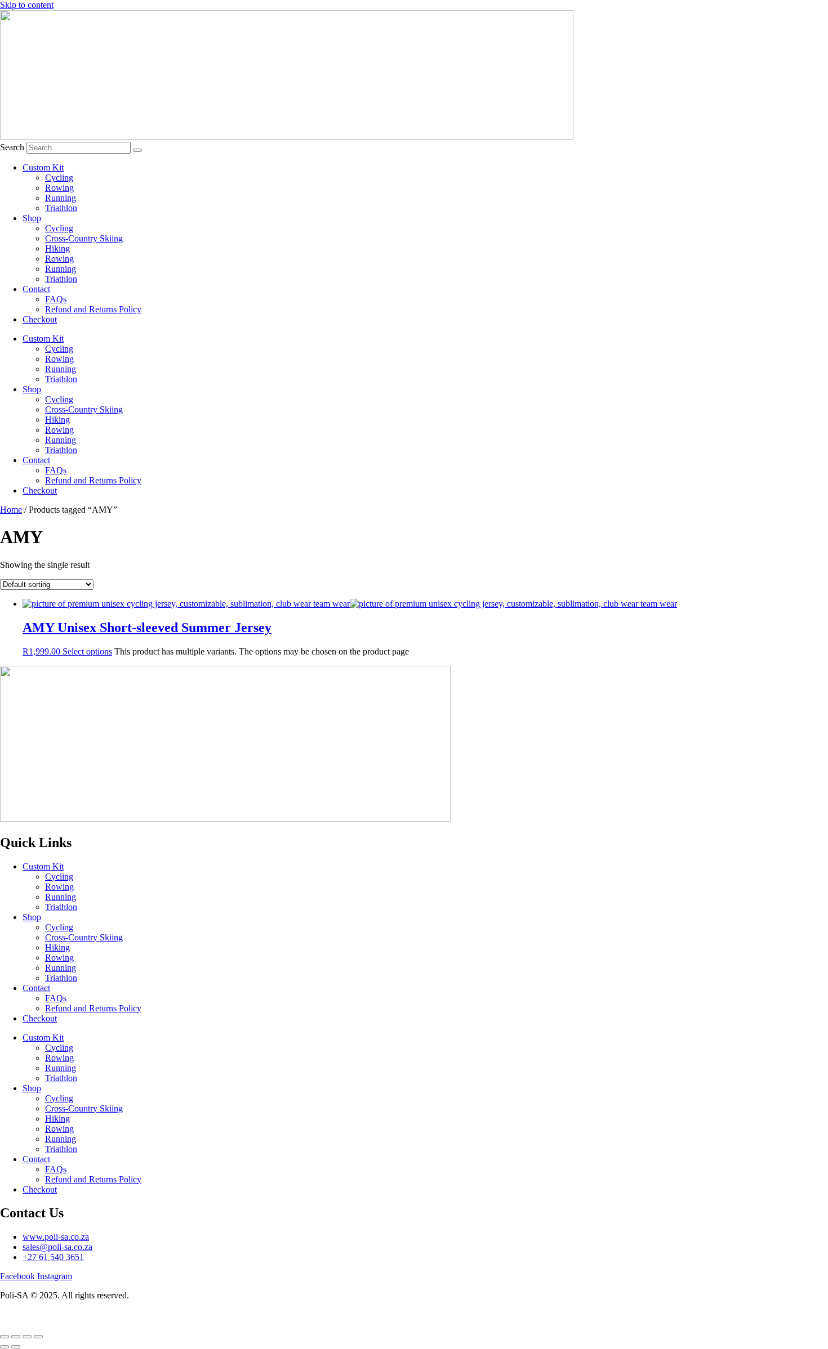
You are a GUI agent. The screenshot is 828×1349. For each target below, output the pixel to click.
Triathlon (61, 208)
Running (60, 198)
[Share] (27, 1336)
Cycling (59, 177)
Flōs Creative (125, 1314)
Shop (32, 218)
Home (11, 509)
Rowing (59, 187)
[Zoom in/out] (4, 1336)
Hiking (57, 248)
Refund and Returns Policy (93, 309)
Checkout (40, 319)
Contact (36, 289)
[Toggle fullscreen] (15, 1336)
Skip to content (27, 5)
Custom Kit (43, 167)
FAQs (55, 299)
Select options (87, 651)
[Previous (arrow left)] (4, 1346)
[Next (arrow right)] (15, 1346)
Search (12, 147)
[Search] (137, 150)
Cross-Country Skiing (84, 238)
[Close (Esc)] (38, 1336)
